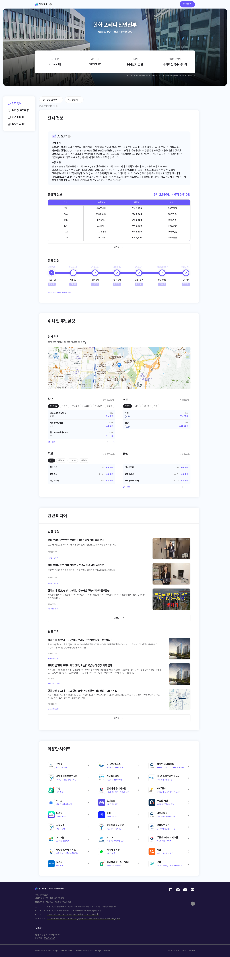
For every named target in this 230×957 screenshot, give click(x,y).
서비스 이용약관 (173, 951)
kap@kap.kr (54, 934)
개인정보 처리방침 (188, 951)
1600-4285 (49, 938)
